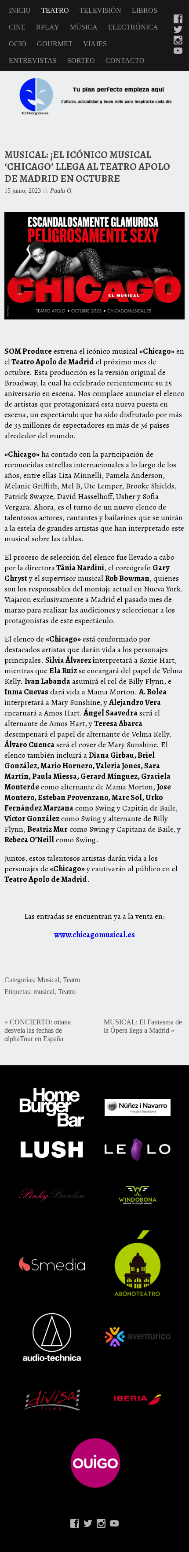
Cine (17, 27)
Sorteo (81, 60)
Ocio (17, 44)
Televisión (100, 10)
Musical (48, 980)
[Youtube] (178, 51)
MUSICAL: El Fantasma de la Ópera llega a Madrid (143, 1026)
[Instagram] (178, 41)
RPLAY (47, 27)
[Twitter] (178, 30)
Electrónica (133, 27)
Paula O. (61, 190)
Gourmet (55, 44)
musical (44, 992)
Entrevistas (33, 60)
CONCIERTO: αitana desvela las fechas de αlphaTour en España (37, 1030)
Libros (144, 10)
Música (84, 27)
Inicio (20, 10)
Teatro (55, 10)
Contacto (125, 60)
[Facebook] (178, 20)
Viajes (95, 44)
